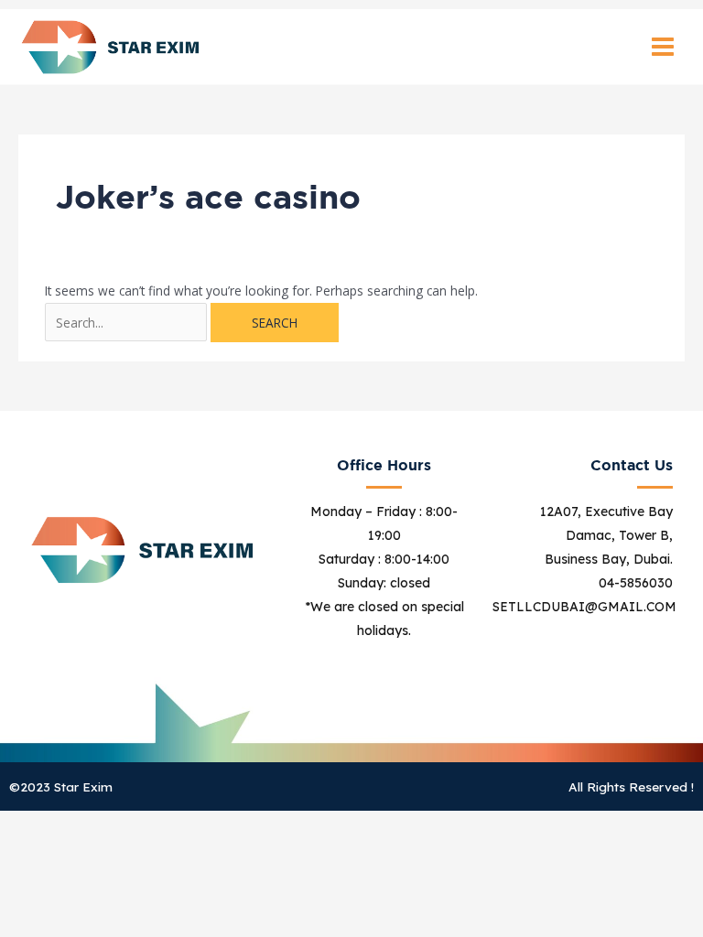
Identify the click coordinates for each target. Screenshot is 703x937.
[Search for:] (128, 322)
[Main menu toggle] (663, 47)
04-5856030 (636, 583)
